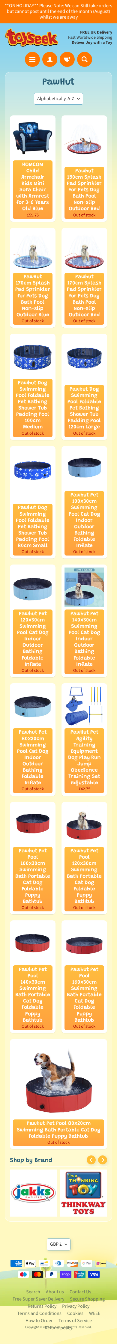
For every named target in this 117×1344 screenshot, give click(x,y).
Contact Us (80, 1292)
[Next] (102, 1159)
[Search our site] (84, 59)
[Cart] (67, 59)
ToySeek (56, 1327)
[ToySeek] (31, 37)
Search (33, 1292)
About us (55, 1292)
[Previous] (91, 1159)
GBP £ (56, 1244)
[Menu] (32, 59)
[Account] (49, 59)
